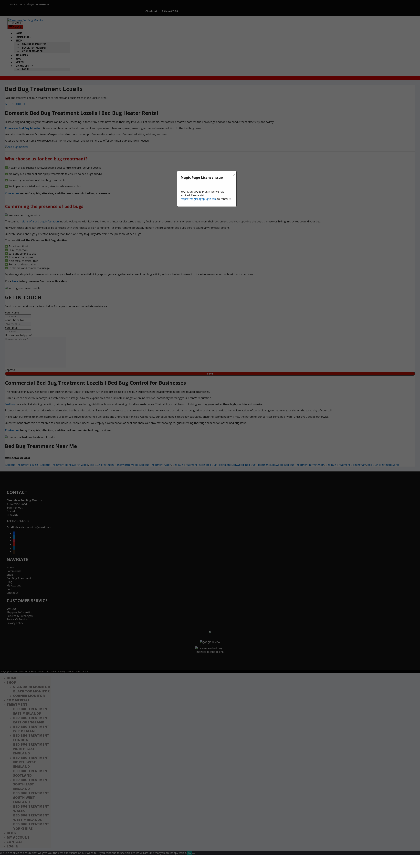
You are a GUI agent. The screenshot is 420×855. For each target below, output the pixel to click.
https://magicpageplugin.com (199, 199)
